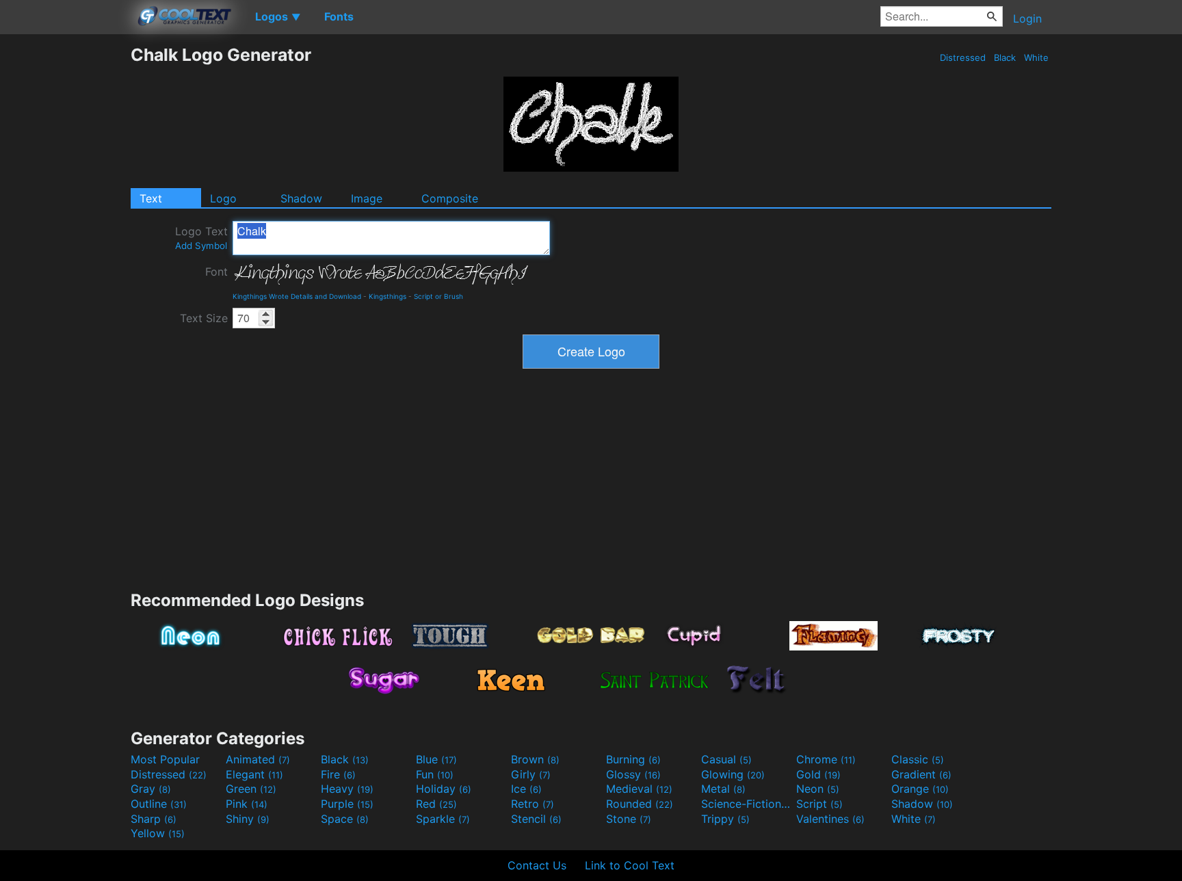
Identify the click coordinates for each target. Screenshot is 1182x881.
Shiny (248, 819)
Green (251, 788)
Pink (246, 804)
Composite (449, 198)
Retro (532, 804)
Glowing (733, 774)
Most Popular (165, 759)
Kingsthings (387, 296)
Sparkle (443, 819)
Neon (817, 788)
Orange (920, 788)
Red (436, 804)
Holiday (443, 788)
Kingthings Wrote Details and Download (297, 296)
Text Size (204, 318)
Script (819, 804)
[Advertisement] (65, 249)
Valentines (830, 819)
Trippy (725, 819)
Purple (347, 804)
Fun (435, 774)
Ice (526, 788)
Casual (726, 759)
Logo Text (201, 237)
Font (216, 271)
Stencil (536, 819)
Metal (723, 788)
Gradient (921, 774)
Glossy (633, 774)
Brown (535, 759)
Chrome (826, 759)
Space (345, 819)
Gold (818, 774)
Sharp (153, 819)
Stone (628, 819)
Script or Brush (438, 296)
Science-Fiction (747, 804)
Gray (151, 788)
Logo (223, 198)
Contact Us (537, 865)
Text (151, 198)
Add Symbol (201, 245)
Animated (258, 759)
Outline (159, 804)
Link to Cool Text (629, 865)
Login (1027, 18)
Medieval (639, 788)
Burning (633, 759)
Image (366, 198)
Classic (917, 759)
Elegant (254, 774)
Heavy (347, 788)
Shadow (301, 198)
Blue (436, 759)
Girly (531, 774)
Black (1005, 57)
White (1036, 57)
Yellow (158, 833)
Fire (338, 774)
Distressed (962, 57)
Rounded (639, 804)
